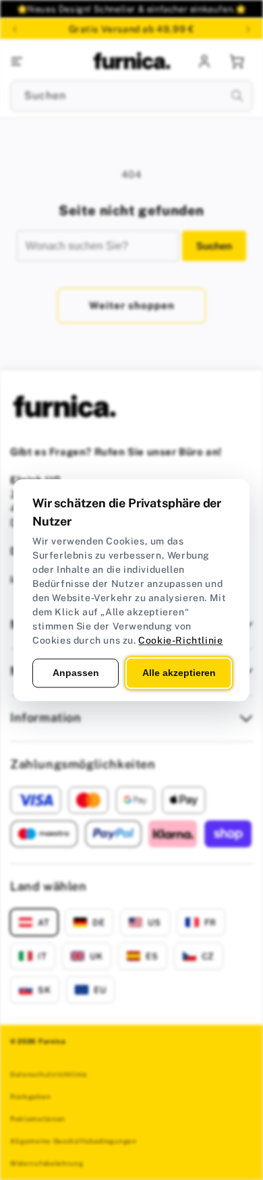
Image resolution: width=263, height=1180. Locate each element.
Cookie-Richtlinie (180, 640)
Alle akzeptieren (179, 672)
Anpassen (76, 672)
